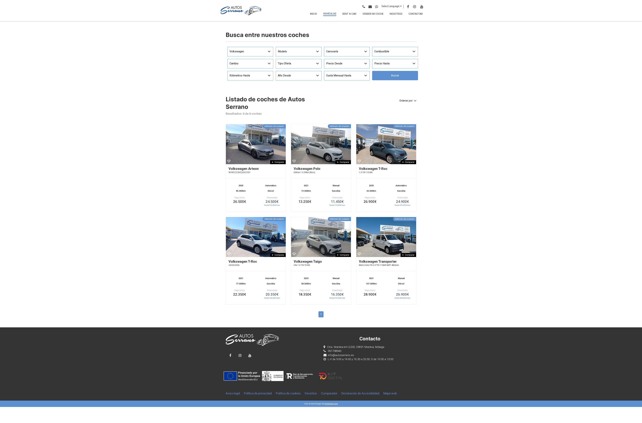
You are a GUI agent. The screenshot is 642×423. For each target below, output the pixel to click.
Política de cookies (288, 393)
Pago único (239, 197)
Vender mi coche (373, 13)
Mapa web (390, 393)
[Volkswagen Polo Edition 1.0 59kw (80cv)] (321, 144)
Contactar (416, 13)
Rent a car (349, 13)
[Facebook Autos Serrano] (230, 355)
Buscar (395, 75)
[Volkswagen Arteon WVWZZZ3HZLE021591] (256, 144)
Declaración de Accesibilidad (360, 393)
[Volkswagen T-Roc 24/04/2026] (256, 237)
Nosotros (396, 13)
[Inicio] (241, 11)
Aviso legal (233, 393)
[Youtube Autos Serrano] (250, 355)
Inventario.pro (331, 403)
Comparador (329, 393)
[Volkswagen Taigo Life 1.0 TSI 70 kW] (321, 237)
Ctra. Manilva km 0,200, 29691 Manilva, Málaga (355, 347)
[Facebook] (408, 6)
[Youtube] (421, 6)
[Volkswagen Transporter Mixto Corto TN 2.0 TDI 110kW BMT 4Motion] (386, 237)
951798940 (334, 351)
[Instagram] (414, 6)
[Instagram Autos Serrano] (240, 355)
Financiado (272, 197)
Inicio (313, 13)
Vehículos (329, 13)
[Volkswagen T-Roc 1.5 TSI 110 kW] (386, 144)
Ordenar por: (406, 100)
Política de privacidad (258, 393)
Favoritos (311, 393)
